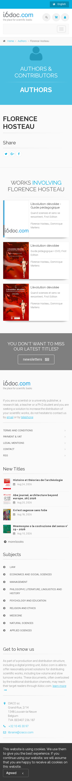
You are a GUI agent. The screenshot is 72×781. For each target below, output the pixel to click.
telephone (27, 417)
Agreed (11, 773)
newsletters (32, 359)
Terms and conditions (18, 430)
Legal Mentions (13, 442)
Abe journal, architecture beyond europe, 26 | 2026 (35, 497)
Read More (51, 226)
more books (15, 541)
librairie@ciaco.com (20, 732)
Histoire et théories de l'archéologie (38, 480)
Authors (22, 41)
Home (10, 41)
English (61, 4)
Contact (8, 449)
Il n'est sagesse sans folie (30, 510)
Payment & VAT (12, 436)
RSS (5, 455)
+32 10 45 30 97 (18, 726)
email (10, 417)
